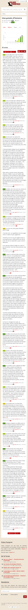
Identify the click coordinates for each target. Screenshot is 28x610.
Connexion (23, 1)
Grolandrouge (17, 224)
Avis (20, 27)
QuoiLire (16, 329)
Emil (15, 444)
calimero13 (16, 506)
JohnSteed (16, 184)
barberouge (17, 120)
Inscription (5, 594)
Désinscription (14, 594)
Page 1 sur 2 (6, 51)
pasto (15, 399)
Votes (15, 27)
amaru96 (16, 271)
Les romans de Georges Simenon (12, 564)
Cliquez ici (24, 548)
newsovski (16, 132)
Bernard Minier (7, 20)
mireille (16, 346)
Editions (10, 27)
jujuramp (16, 250)
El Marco (16, 96)
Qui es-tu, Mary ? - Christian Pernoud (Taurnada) (14, 560)
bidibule (16, 456)
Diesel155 (16, 429)
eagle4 (15, 212)
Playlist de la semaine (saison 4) (12, 567)
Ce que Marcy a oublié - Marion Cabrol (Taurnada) (14, 571)
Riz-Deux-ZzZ (17, 361)
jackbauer (16, 491)
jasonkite (16, 528)
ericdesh (16, 382)
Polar (4, 27)
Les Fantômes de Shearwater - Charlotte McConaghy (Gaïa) (15, 576)
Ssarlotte (16, 419)
